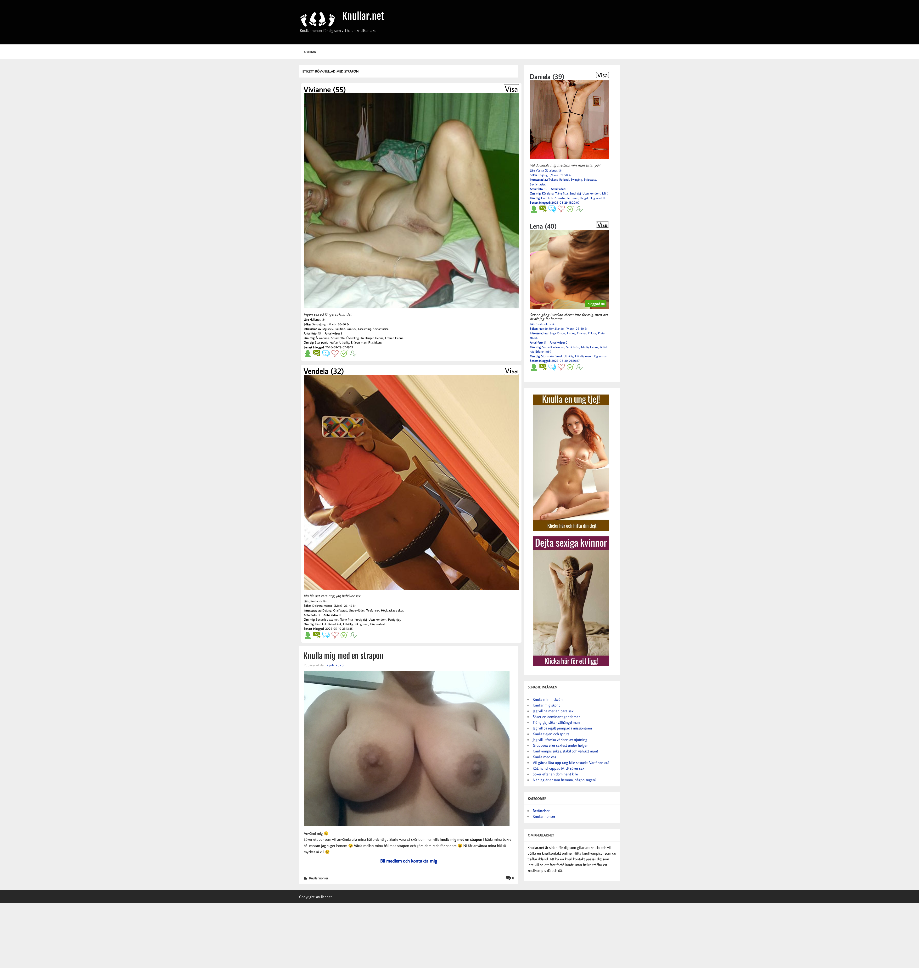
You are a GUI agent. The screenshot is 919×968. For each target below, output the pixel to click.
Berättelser (541, 810)
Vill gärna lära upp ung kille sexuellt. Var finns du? (571, 762)
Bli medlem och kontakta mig (408, 860)
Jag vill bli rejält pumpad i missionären (562, 728)
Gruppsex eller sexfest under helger (560, 745)
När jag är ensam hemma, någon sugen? (564, 779)
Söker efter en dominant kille (555, 774)
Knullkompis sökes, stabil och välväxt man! (565, 751)
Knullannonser (318, 878)
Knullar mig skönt (546, 705)
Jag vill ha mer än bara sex (553, 710)
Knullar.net (363, 16)
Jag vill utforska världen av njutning (560, 739)
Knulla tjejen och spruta (551, 733)
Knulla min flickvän (548, 699)
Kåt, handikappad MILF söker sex (558, 768)
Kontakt (311, 52)
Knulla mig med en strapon (343, 656)
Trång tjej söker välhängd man (556, 722)
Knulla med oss (544, 756)
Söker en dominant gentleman (557, 716)
